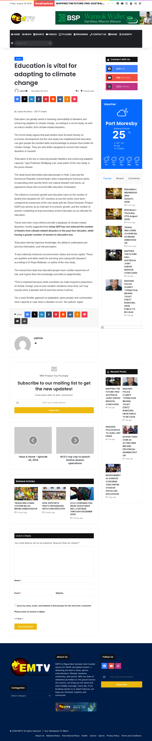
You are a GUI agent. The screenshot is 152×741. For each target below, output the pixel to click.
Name (18, 580)
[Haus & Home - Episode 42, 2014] (33, 440)
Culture (93, 735)
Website (59, 593)
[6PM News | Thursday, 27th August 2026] (114, 214)
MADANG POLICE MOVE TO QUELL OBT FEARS (113, 431)
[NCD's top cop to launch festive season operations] (75, 440)
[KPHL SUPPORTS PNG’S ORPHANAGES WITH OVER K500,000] (54, 493)
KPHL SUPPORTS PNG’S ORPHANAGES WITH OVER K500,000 (53, 506)
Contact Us (99, 34)
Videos (52, 34)
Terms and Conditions (131, 735)
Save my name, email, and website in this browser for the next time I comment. (54, 605)
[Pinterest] (46, 99)
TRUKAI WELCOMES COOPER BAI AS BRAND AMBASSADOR (25, 506)
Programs (81, 34)
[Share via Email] (17, 321)
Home (16, 34)
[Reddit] (53, 99)
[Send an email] (26, 91)
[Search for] (50, 43)
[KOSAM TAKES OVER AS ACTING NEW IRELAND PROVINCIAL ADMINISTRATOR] (130, 429)
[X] (24, 99)
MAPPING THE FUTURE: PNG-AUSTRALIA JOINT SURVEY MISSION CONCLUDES (103, 3)
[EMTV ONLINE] (30, 18)
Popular (107, 178)
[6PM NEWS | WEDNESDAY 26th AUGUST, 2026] (114, 193)
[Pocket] (74, 99)
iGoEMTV (126, 34)
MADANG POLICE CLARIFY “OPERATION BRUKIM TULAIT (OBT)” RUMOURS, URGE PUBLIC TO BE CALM (130, 296)
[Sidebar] (140, 4)
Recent (120, 178)
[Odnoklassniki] (67, 99)
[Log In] (131, 4)
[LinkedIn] (32, 99)
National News (53, 735)
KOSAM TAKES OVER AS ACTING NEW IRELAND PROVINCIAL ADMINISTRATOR (130, 446)
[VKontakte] (60, 99)
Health (84, 735)
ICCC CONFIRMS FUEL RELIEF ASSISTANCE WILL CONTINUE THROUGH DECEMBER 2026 (81, 509)
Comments (134, 178)
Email (17, 593)
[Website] (35, 343)
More (114, 34)
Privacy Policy (113, 735)
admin (22, 91)
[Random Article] (135, 4)
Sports (39, 34)
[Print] (24, 321)
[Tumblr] (39, 99)
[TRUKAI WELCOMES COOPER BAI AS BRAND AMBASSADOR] (26, 493)
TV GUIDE (66, 34)
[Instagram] (126, 3)
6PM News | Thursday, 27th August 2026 (131, 214)
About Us (39, 735)
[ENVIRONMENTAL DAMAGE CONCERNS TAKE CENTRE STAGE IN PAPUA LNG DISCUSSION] (113, 468)
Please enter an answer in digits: (29, 611)
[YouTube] (122, 3)
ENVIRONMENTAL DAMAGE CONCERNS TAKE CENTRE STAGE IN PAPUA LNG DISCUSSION (113, 484)
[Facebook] (117, 3)
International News (70, 735)
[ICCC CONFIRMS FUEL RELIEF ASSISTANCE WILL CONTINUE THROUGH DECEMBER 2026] (82, 493)
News (27, 34)
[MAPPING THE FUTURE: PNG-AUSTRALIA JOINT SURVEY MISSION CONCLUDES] (114, 255)
